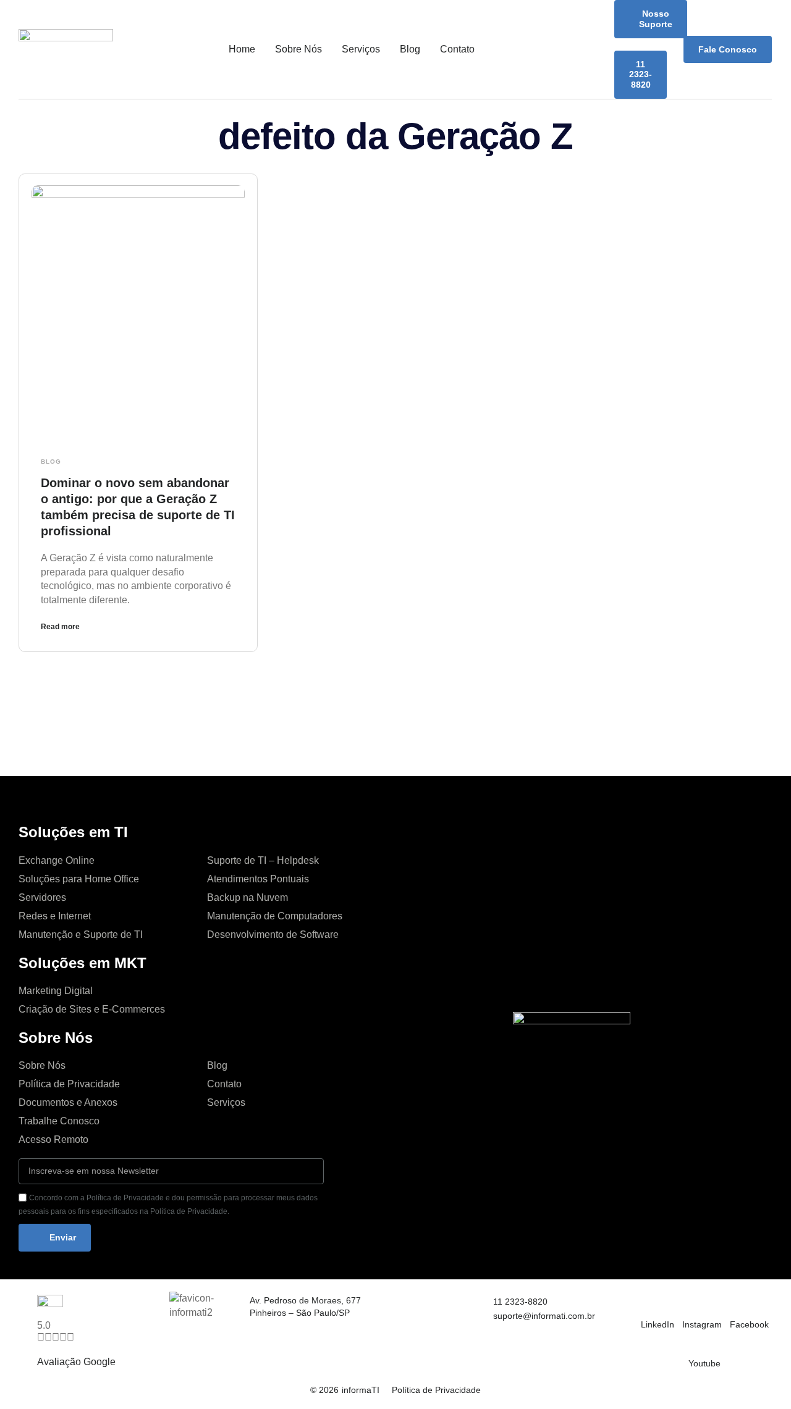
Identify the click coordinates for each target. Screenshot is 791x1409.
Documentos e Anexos (68, 1102)
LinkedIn (657, 1324)
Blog (410, 49)
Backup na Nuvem (247, 897)
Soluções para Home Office (79, 879)
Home (242, 49)
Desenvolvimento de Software (273, 934)
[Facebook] (737, 1302)
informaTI (360, 1390)
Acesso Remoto (53, 1139)
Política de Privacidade (69, 1084)
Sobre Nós (298, 49)
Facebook (749, 1324)
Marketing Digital (56, 990)
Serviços (361, 49)
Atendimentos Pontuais (258, 879)
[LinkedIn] (648, 1302)
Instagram (702, 1324)
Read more (60, 626)
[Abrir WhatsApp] (760, 1378)
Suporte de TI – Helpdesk (263, 860)
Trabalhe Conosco (59, 1121)
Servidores (42, 897)
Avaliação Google (76, 1362)
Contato (457, 49)
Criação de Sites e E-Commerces (92, 1009)
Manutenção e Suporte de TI (81, 934)
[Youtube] (695, 1341)
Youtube (704, 1363)
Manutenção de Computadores (274, 916)
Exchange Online (57, 860)
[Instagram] (689, 1302)
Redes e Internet (55, 916)
